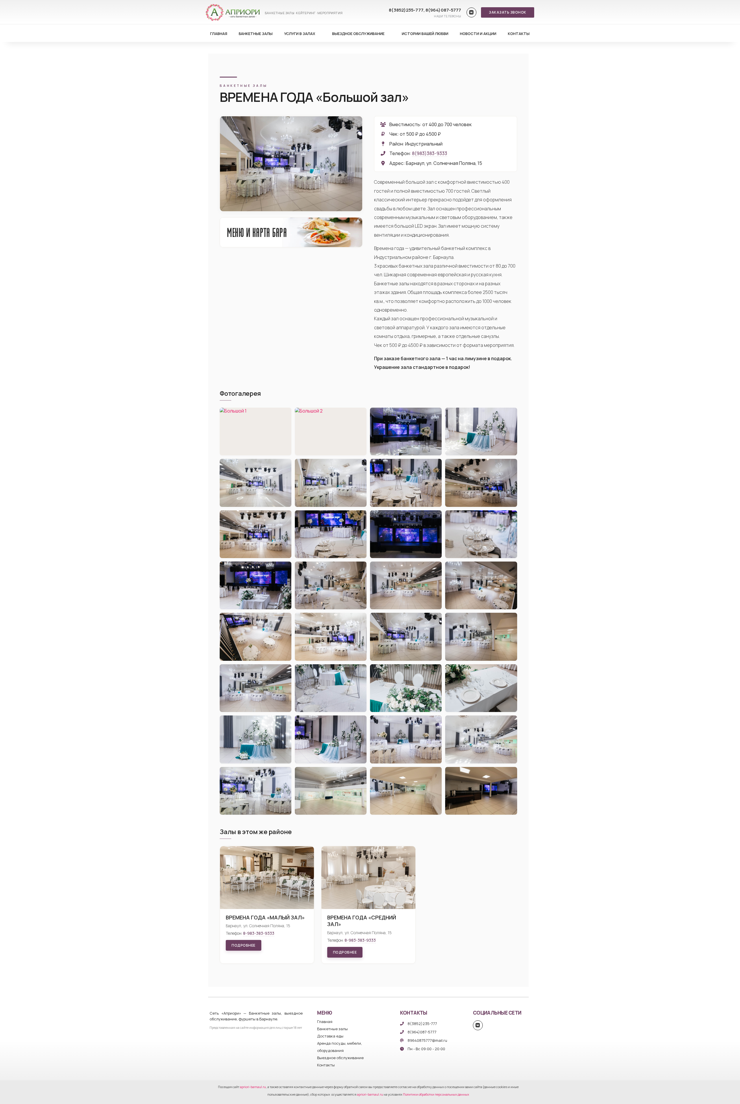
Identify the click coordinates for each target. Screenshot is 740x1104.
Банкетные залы (256, 33)
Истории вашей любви (425, 33)
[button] (507, 12)
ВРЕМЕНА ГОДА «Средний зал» (361, 921)
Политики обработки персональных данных (436, 1094)
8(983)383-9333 (429, 153)
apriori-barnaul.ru (253, 1087)
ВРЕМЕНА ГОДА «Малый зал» (265, 917)
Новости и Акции (478, 33)
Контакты (519, 33)
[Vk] (471, 12)
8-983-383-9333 (258, 933)
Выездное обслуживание (358, 33)
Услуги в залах (299, 33)
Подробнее (244, 945)
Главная (218, 33)
